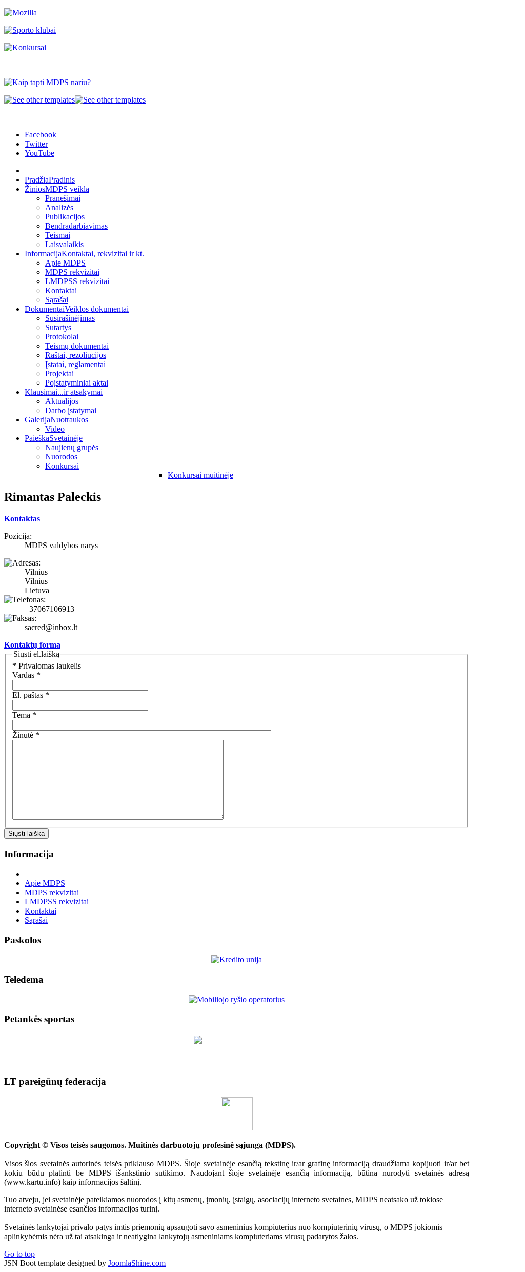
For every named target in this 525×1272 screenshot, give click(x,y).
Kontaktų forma (32, 644)
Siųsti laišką (26, 833)
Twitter (36, 143)
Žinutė (25, 735)
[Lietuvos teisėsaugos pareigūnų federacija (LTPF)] (237, 1127)
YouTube (39, 153)
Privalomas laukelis (46, 665)
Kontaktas (22, 518)
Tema (24, 715)
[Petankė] (236, 1061)
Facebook (40, 134)
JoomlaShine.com (137, 1263)
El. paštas (30, 695)
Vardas (26, 675)
